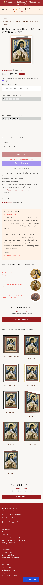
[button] (3, 10)
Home (4, 19)
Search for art (6, 10)
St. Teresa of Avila (12, 214)
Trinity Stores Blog (9, 543)
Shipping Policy (8, 555)
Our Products (7, 534)
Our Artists (6, 529)
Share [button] (6, 198)
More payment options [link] (21, 168)
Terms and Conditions (10, 558)
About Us (5, 564)
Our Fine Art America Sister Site (14, 540)
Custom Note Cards (15, 190)
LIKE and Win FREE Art (11, 537)
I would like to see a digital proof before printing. (22, 138)
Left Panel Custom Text (11, 96)
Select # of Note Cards (10, 84)
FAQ (3, 573)
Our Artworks (7, 532)
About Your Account (9, 575)
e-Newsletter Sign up (10, 570)
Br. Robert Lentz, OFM (12, 256)
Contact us (6, 567)
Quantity (5, 142)
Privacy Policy (7, 549)
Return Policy (7, 552)
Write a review (21, 319)
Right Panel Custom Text (12, 115)
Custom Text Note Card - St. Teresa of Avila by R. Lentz (21, 23)
